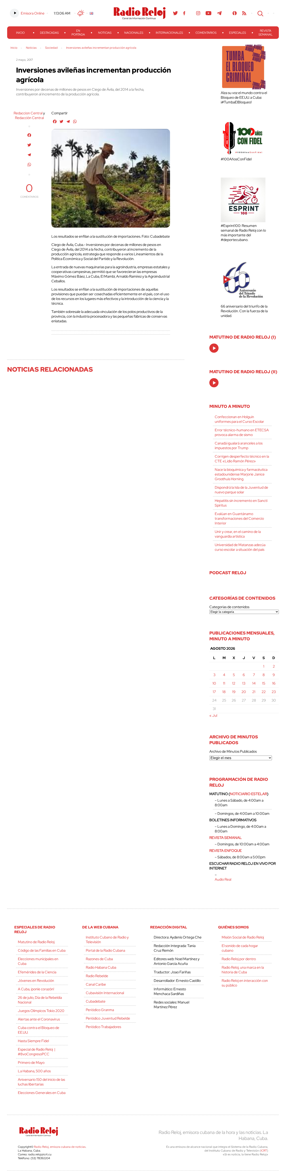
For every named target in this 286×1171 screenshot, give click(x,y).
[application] (214, 348)
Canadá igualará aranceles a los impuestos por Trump (239, 445)
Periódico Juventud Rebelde (108, 1018)
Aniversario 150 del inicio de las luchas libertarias (41, 1082)
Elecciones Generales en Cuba (41, 1092)
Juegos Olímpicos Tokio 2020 (41, 1010)
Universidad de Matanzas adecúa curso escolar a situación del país (240, 547)
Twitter (175, 13)
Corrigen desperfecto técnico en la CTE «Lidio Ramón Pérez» (242, 458)
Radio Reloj (140, 13)
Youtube (209, 13)
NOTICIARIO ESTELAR (248, 794)
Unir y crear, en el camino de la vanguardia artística (238, 534)
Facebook (184, 13)
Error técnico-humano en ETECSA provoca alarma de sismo (242, 432)
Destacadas (49, 33)
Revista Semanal (266, 32)
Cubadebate (95, 1001)
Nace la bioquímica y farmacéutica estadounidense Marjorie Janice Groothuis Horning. (241, 474)
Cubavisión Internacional (105, 993)
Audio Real (223, 879)
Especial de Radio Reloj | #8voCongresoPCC (36, 1051)
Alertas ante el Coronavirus (39, 1019)
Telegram (219, 13)
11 (224, 683)
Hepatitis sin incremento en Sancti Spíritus (241, 503)
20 (244, 691)
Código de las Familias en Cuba (41, 950)
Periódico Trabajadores (103, 1026)
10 (214, 683)
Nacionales (133, 33)
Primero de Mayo (31, 1062)
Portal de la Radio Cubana (105, 950)
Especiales (237, 33)
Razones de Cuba (99, 959)
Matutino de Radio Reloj (36, 942)
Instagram (198, 13)
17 (214, 691)
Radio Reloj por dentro (239, 959)
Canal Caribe (96, 984)
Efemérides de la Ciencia (37, 972)
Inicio (20, 33)
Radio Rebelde (97, 976)
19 (234, 691)
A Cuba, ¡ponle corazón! (36, 989)
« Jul (213, 715)
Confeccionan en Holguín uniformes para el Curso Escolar (239, 419)
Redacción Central (29, 117)
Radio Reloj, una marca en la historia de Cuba (243, 969)
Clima (81, 13)
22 (264, 691)
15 (263, 683)
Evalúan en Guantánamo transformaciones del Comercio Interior (239, 518)
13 (243, 683)
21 (253, 691)
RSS (244, 13)
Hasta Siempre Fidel (33, 1041)
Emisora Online (32, 13)
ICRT (264, 1150)
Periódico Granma (100, 1010)
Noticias (104, 33)
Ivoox (235, 13)
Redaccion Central (28, 113)
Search (259, 13)
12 (233, 683)
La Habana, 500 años (34, 1071)
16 (273, 683)
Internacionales (169, 33)
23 (274, 691)
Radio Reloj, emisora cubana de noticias (60, 1147)
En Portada (78, 32)
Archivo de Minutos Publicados (233, 751)
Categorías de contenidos (229, 607)
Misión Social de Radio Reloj (243, 937)
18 (224, 691)
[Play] (214, 348)
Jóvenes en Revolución (36, 980)
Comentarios (206, 33)
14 (254, 683)
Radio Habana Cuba (101, 967)
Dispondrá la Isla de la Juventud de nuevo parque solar (241, 489)
